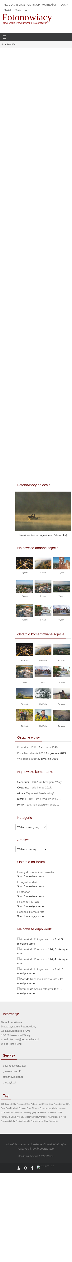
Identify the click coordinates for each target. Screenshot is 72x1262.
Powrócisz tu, (37, 1121)
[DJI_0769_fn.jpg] (61, 570)
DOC (67, 1104)
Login (64, 4)
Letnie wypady (17, 1117)
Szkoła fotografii (43, 988)
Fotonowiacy (27, 17)
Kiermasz (5, 1117)
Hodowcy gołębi (30, 1112)
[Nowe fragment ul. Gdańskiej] (43, 617)
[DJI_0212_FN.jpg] (43, 594)
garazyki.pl (9, 1082)
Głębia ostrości (59, 1108)
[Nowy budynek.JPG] (61, 618)
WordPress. (47, 1156)
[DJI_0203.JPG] (24, 617)
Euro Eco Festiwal (9, 1108)
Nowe (63, 1117)
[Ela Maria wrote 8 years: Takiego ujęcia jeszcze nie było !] (61, 701)
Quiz (46, 1121)
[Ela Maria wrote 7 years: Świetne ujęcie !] (61, 657)
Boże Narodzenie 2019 (31, 753)
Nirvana (34, 1156)
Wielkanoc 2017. (42, 787)
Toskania (53, 1121)
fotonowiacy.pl (45, 1148)
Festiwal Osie (25, 1108)
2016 (27, 1104)
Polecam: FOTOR (28, 901)
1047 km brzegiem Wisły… (48, 781)
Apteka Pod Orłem (39, 1104)
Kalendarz (43, 1112)
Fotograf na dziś (27, 882)
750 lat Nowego (17, 1104)
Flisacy (35, 1108)
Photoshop (23, 891)
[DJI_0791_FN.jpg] (24, 570)
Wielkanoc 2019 (27, 758)
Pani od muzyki (23, 1121)
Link (19, 1043)
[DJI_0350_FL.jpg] (43, 571)
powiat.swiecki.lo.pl (14, 1065)
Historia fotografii (14, 1112)
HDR (3, 1112)
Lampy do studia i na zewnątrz (35, 872)
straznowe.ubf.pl (13, 1076)
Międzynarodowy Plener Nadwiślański (42, 1117)
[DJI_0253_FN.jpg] (24, 594)
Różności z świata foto (30, 911)
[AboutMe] (18, 1168)
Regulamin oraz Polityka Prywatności (29, 4)
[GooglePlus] (45, 1167)
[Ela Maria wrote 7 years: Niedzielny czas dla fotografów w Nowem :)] (61, 679)
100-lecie (5, 1104)
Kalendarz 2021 (26, 747)
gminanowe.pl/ (12, 1071)
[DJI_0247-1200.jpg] (61, 594)
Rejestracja (12, 9)
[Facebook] (32, 1168)
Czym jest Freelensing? (40, 793)
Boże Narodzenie (57, 1104)
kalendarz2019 (55, 1112)
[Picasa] (25, 1168)
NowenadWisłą (8, 1121)
